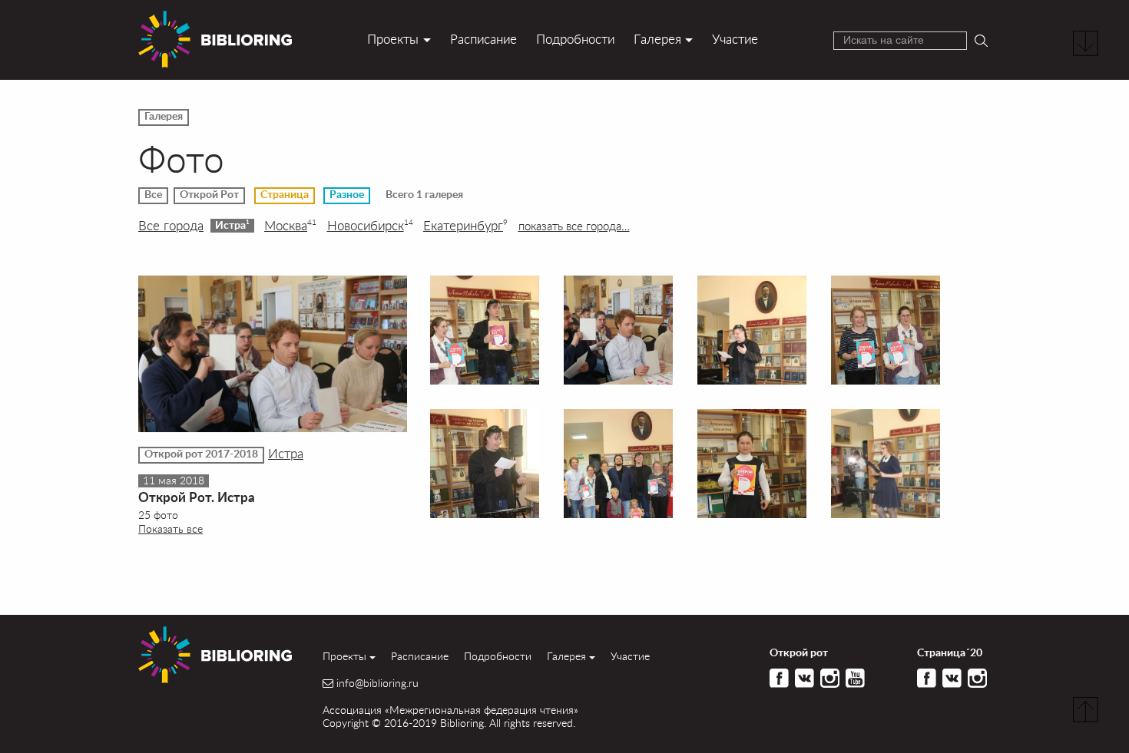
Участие (735, 39)
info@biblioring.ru (377, 683)
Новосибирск (370, 225)
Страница (284, 195)
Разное (346, 195)
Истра (232, 225)
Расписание (483, 39)
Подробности (575, 39)
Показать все (170, 528)
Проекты (393, 39)
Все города (171, 225)
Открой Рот (209, 195)
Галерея (657, 39)
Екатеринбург (465, 225)
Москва (290, 225)
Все (153, 195)
